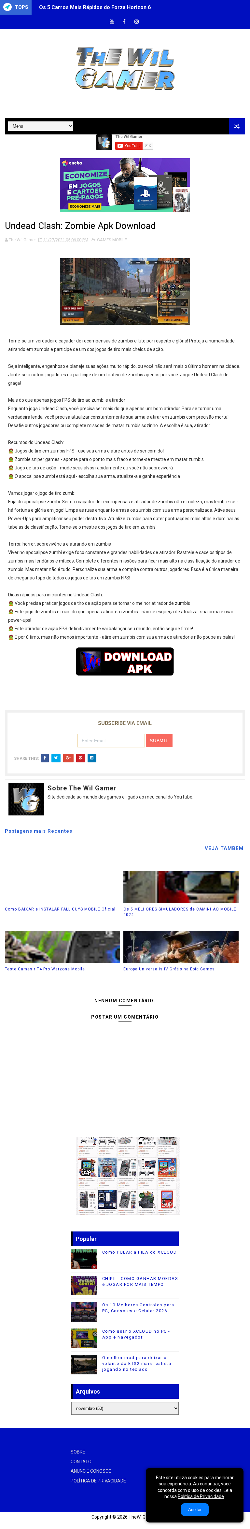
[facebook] (124, 22)
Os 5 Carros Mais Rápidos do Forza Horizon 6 (95, 7)
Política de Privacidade (201, 1496)
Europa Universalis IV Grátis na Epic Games (169, 969)
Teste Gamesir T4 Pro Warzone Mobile (45, 969)
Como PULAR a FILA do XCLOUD (139, 1252)
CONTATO (81, 1461)
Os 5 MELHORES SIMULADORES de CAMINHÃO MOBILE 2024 (179, 912)
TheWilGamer (143, 1517)
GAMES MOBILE (112, 239)
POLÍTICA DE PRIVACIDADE (98, 1480)
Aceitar (194, 1509)
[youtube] (112, 22)
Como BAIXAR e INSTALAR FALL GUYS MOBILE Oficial (60, 909)
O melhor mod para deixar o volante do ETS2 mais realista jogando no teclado (137, 1363)
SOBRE (78, 1451)
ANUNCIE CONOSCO (91, 1471)
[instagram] (137, 22)
